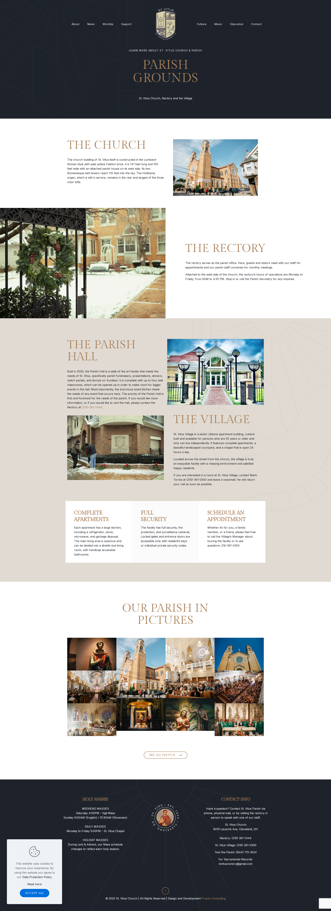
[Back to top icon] (165, 890)
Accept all (34, 893)
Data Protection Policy (37, 877)
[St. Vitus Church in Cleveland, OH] (165, 24)
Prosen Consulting (214, 898)
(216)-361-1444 (92, 407)
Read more (34, 884)
